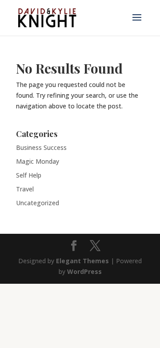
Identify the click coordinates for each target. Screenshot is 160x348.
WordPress (84, 271)
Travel (25, 189)
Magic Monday (37, 161)
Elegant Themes (82, 261)
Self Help (28, 175)
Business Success (41, 147)
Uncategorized (37, 203)
